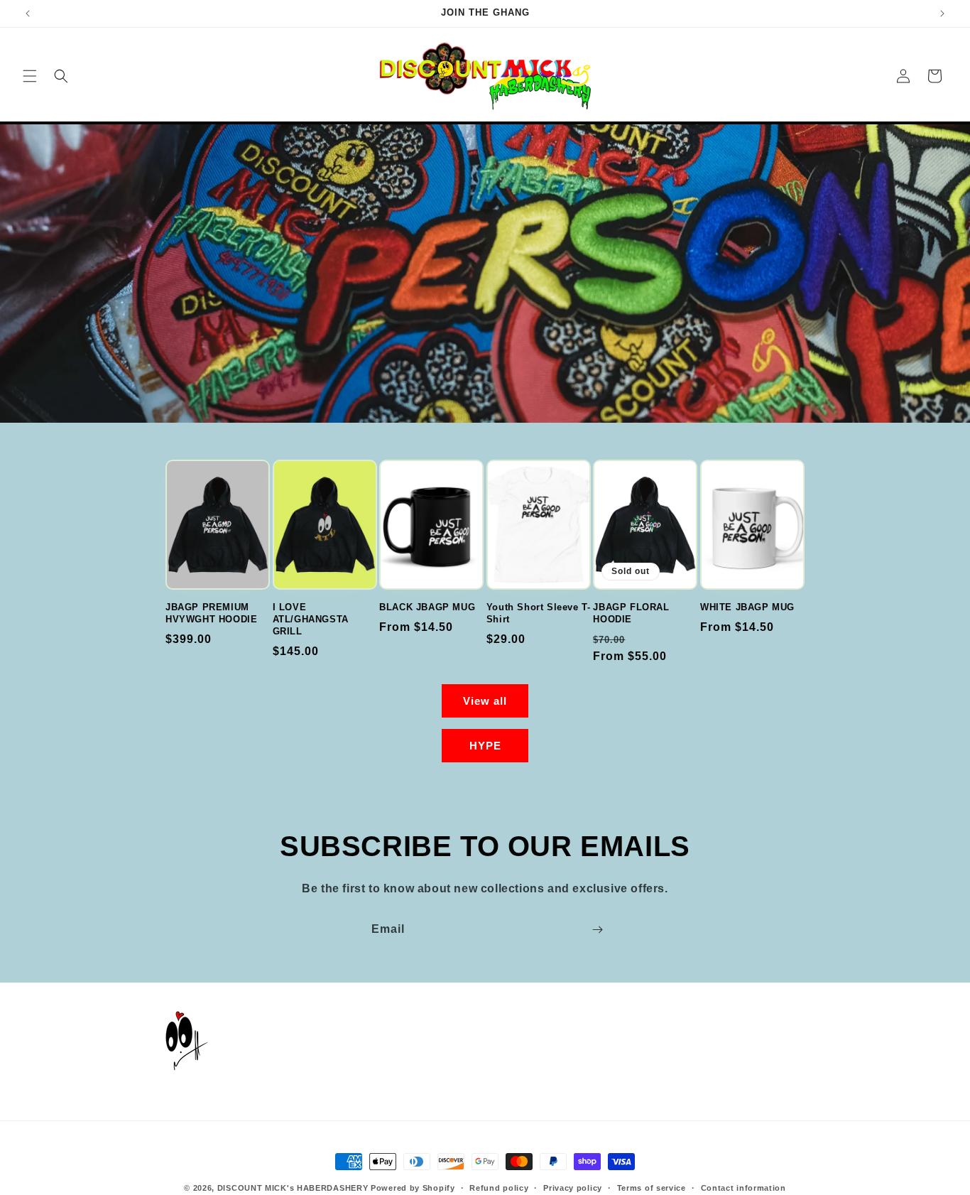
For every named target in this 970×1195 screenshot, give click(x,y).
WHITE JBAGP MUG (747, 607)
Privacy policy (572, 1188)
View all (485, 701)
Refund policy (498, 1188)
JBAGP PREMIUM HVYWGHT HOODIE (211, 613)
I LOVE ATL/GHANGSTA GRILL (311, 619)
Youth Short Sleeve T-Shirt (538, 613)
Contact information (743, 1188)
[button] (29, 76)
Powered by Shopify (413, 1188)
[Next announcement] (942, 13)
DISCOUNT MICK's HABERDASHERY (293, 1188)
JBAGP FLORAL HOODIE (631, 613)
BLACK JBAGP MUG (427, 607)
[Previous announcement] (27, 13)
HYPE (485, 746)
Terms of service (651, 1188)
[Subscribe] (597, 930)
